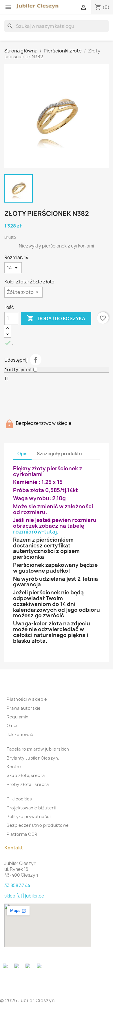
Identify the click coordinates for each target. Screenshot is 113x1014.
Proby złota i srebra (28, 784)
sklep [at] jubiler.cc (24, 896)
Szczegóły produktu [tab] (59, 454)
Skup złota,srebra (26, 775)
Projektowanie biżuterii (31, 808)
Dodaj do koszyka (56, 318)
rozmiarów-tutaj (35, 531)
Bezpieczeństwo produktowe (38, 825)
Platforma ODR (22, 834)
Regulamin (18, 717)
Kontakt (15, 766)
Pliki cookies (19, 799)
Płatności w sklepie (27, 699)
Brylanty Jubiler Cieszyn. (33, 758)
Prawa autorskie (24, 708)
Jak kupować (20, 734)
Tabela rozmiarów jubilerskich (38, 749)
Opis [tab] (22, 454)
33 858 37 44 (17, 885)
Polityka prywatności (28, 816)
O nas (13, 725)
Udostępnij (35, 359)
